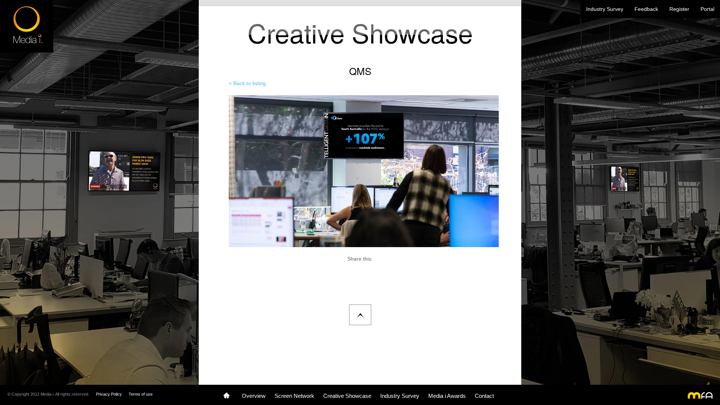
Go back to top (360, 314)
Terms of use (141, 394)
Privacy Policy (109, 394)
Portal (707, 9)
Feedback (646, 9)
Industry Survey (604, 9)
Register (679, 9)
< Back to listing (247, 83)
